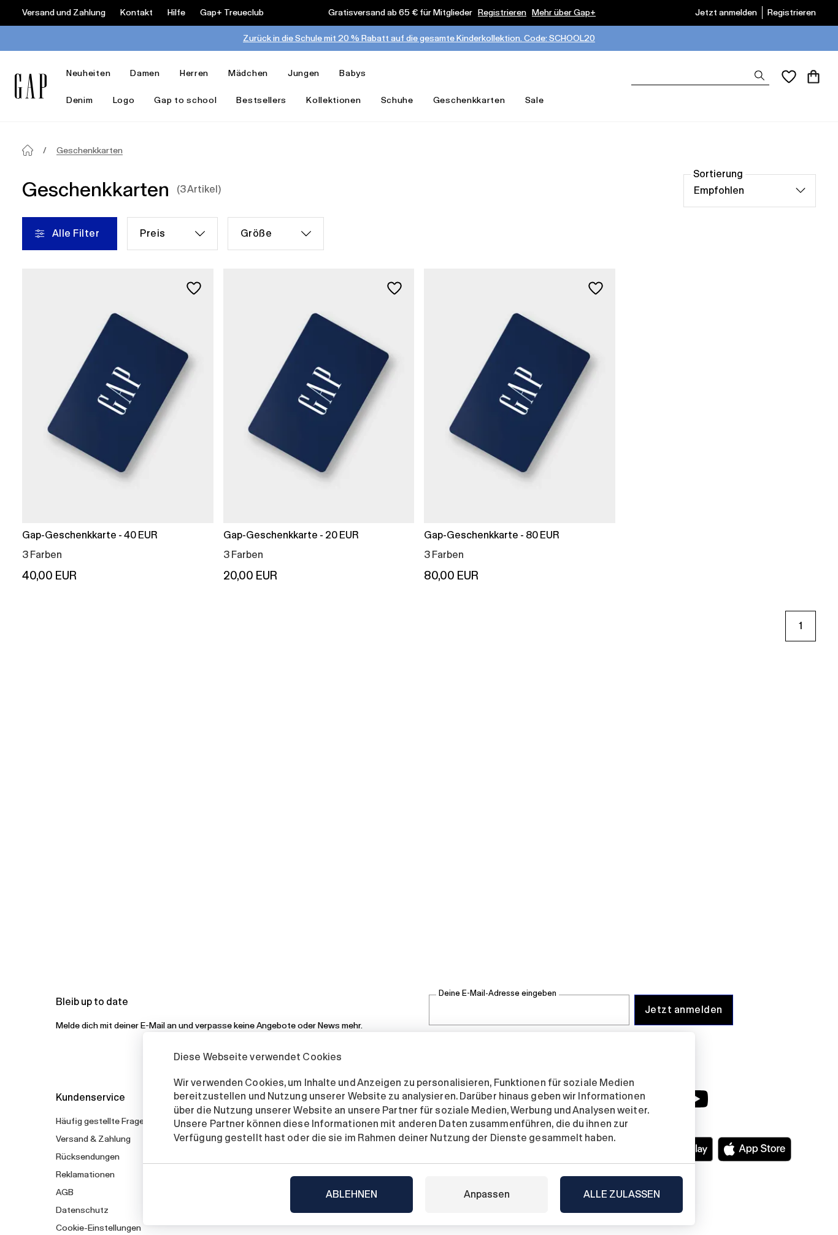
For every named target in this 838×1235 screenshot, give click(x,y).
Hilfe (176, 12)
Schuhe (397, 100)
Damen (145, 73)
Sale (534, 100)
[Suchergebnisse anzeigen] (759, 75)
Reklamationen (85, 1174)
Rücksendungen (88, 1156)
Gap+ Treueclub (232, 12)
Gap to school (185, 100)
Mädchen (248, 73)
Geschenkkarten (469, 100)
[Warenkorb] (813, 76)
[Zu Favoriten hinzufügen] (194, 288)
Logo (124, 100)
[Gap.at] (31, 86)
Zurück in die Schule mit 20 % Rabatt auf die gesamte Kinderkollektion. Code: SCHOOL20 (419, 38)
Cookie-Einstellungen (98, 1228)
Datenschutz (82, 1210)
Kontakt (136, 12)
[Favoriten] (789, 76)
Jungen (304, 73)
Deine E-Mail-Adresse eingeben (497, 993)
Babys (352, 73)
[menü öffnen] (116, 73)
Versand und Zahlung (64, 12)
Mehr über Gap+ (564, 12)
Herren (194, 73)
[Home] (27, 150)
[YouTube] (696, 1098)
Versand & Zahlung (93, 1139)
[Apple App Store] (754, 1149)
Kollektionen (333, 100)
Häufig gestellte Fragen (102, 1121)
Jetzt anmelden (726, 12)
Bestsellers (261, 100)
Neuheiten (88, 73)
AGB (65, 1192)
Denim (79, 100)
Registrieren (502, 12)
